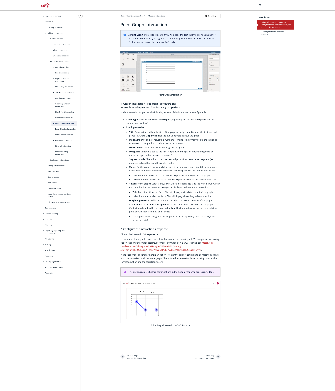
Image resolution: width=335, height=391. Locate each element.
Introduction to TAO (53, 16)
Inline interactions (60, 50)
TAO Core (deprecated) (54, 267)
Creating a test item (55, 27)
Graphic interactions (61, 56)
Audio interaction (62, 67)
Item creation (50, 22)
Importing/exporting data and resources (55, 231)
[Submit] (260, 5)
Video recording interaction (61, 153)
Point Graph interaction (64, 123)
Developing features (53, 261)
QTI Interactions (56, 39)
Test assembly (50, 208)
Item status (52, 182)
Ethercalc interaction (63, 146)
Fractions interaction (63, 98)
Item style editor (54, 171)
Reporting (49, 256)
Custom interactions (61, 61)
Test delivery (50, 250)
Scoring (48, 244)
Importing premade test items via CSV (59, 195)
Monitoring (49, 239)
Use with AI (211, 16)
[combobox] (275, 5)
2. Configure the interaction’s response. (272, 32)
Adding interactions (55, 33)
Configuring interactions (59, 160)
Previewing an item (55, 188)
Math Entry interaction (64, 87)
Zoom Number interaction (65, 129)
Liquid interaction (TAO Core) (62, 79)
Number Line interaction (65, 118)
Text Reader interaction (64, 92)
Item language (53, 177)
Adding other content (56, 165)
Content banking (51, 213)
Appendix (49, 273)
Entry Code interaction (64, 135)
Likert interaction (62, 73)
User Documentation (135, 16)
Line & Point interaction (64, 112)
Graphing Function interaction (62, 105)
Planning (48, 225)
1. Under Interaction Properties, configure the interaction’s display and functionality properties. (276, 24)
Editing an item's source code (59, 202)
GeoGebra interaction (63, 140)
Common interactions (61, 44)
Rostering (49, 219)
